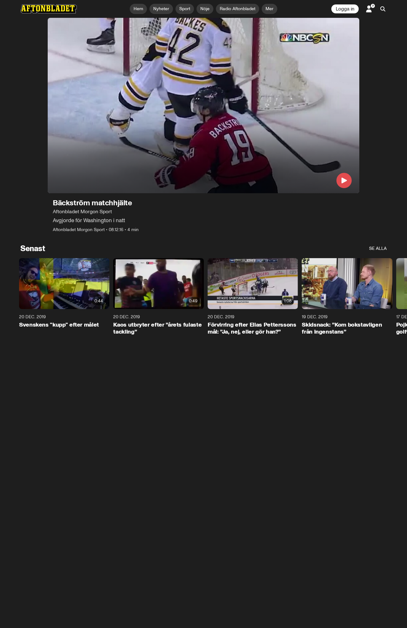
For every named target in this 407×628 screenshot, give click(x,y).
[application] (203, 105)
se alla (378, 248)
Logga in (345, 9)
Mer (269, 8)
